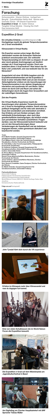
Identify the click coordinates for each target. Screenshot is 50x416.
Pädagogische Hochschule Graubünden (16, 176)
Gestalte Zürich (8, 21)
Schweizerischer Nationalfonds (13, 183)
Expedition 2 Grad (10, 24)
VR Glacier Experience (26, 21)
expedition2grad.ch (29, 40)
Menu (6, 7)
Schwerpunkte (8, 17)
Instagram (15, 186)
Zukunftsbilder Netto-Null (21, 19)
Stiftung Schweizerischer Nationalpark (15, 177)
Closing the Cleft (31, 26)
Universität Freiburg (9, 174)
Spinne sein (38, 19)
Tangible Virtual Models (12, 26)
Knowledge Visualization (12, 2)
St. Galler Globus (26, 24)
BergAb (5, 19)
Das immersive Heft (10, 28)
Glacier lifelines (22, 17)
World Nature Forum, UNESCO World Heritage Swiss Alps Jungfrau (22, 180)
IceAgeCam (35, 17)
